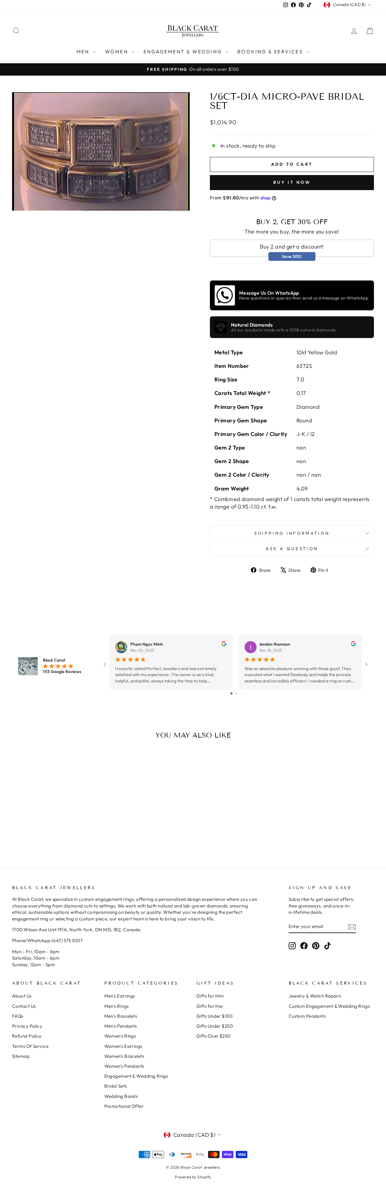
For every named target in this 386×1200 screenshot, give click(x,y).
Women (117, 52)
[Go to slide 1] (231, 693)
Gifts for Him (210, 996)
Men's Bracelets (120, 1016)
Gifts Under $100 (214, 1016)
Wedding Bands (121, 1096)
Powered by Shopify (193, 1176)
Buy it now (292, 182)
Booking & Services (271, 52)
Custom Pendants (307, 1016)
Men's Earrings (119, 996)
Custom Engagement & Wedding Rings (329, 1006)
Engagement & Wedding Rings (136, 1076)
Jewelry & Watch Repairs (315, 996)
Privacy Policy (27, 1026)
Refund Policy (27, 1036)
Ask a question (292, 548)
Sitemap (21, 1056)
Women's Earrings (123, 1046)
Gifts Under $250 (214, 1026)
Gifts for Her (209, 1006)
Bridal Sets (115, 1086)
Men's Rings (116, 1006)
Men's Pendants (120, 1026)
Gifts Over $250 (213, 1036)
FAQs (18, 1016)
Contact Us (24, 1006)
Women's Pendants (124, 1066)
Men (84, 52)
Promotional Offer (124, 1106)
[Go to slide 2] (236, 693)
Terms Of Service (30, 1046)
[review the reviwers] (223, 644)
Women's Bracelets (124, 1056)
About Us (22, 996)
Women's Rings (120, 1036)
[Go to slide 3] (240, 693)
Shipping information (292, 533)
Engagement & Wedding (184, 52)
